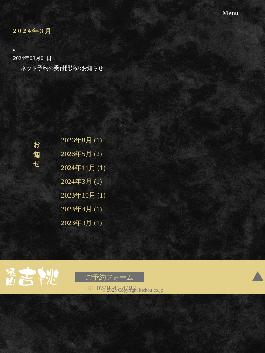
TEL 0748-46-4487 (109, 287)
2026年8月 (76, 140)
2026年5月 (76, 153)
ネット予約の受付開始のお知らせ (62, 68)
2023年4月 (76, 208)
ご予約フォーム (109, 277)
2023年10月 (78, 195)
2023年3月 (76, 222)
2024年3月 (76, 181)
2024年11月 (78, 167)
